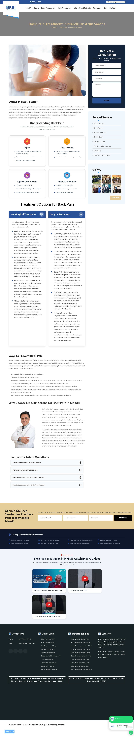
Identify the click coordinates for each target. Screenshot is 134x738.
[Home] (11, 8)
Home (54, 28)
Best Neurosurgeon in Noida (80, 666)
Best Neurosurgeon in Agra (80, 659)
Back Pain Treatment (48, 639)
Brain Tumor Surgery (47, 643)
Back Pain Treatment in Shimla (20, 540)
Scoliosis (97, 151)
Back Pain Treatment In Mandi (71, 28)
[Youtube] (20, 651)
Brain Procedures (64, 8)
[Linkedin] (77, 2)
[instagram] (74, 2)
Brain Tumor (98, 128)
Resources (97, 8)
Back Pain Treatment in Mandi (109, 540)
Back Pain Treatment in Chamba (80, 543)
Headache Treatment (102, 155)
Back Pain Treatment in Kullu (49, 543)
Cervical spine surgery (102, 146)
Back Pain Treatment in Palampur (110, 543)
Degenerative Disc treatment (50, 656)
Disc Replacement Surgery (49, 646)
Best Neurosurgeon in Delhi (80, 639)
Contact (112, 8)
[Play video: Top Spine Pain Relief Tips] (85, 578)
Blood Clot (98, 137)
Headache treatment (48, 649)
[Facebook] (71, 2)
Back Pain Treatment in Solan (19, 543)
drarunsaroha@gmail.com (27, 643)
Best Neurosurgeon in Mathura (81, 656)
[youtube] (68, 2)
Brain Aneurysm (100, 132)
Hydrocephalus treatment (49, 669)
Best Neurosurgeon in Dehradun (81, 669)
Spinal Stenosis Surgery (48, 663)
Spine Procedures (47, 8)
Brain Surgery (99, 123)
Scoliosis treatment (47, 659)
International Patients (82, 8)
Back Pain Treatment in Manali (49, 540)
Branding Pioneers (57, 725)
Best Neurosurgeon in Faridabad (81, 646)
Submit (107, 101)
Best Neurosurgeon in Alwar (80, 663)
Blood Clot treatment (48, 666)
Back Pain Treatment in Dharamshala (81, 540)
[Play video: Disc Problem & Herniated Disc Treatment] (49, 604)
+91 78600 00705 (35, 2)
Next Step (123, 518)
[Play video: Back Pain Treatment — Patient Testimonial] (49, 578)
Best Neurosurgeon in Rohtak (80, 649)
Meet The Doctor (32, 8)
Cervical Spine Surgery (48, 653)
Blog (105, 8)
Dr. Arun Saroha (15, 725)
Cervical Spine (99, 142)
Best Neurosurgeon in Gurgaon (81, 643)
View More (116, 197)
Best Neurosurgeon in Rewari (80, 653)
